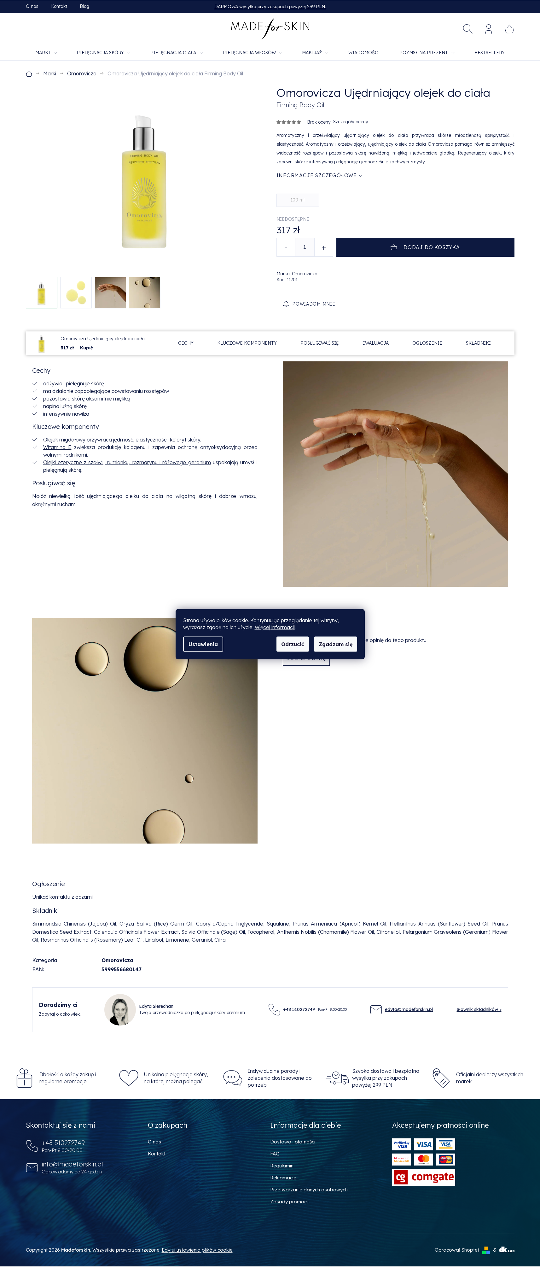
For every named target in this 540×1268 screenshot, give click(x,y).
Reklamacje (283, 1178)
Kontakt (59, 6)
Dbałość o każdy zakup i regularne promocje (67, 1077)
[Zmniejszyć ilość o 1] (285, 247)
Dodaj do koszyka (432, 247)
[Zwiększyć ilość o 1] (323, 247)
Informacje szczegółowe (316, 175)
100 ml (298, 200)
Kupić (86, 348)
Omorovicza (117, 960)
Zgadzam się (335, 644)
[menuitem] (46, 53)
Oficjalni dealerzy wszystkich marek (489, 1077)
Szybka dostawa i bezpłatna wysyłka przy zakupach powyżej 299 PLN (385, 1078)
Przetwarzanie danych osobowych (309, 1190)
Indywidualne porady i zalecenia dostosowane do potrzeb (280, 1078)
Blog (84, 6)
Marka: (296, 274)
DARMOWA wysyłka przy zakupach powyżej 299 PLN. (270, 6)
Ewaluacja (375, 343)
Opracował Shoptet (457, 1250)
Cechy (186, 343)
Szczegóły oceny (350, 122)
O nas (32, 6)
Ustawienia (203, 644)
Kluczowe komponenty (247, 343)
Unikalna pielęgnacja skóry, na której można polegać (176, 1077)
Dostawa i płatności (292, 1142)
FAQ (275, 1154)
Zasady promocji (289, 1202)
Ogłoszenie (427, 343)
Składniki (478, 343)
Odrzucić (292, 644)
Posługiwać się (319, 343)
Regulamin (281, 1166)
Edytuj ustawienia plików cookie (197, 1250)
